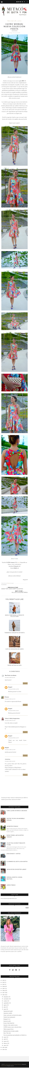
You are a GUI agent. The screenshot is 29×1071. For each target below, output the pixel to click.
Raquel (10, 687)
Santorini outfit (7, 1021)
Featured (11, 21)
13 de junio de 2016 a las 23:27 (13, 710)
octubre (5, 1001)
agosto (5, 1005)
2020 (3, 986)
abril (5, 1039)
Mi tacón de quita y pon (8, 1064)
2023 (3, 980)
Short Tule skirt (7, 1033)
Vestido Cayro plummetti (9, 1017)
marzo (5, 1041)
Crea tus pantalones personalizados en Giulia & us (15, 1035)
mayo (5, 1037)
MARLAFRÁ (3, 1065)
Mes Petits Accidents (10, 675)
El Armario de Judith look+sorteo (17, 861)
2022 (3, 982)
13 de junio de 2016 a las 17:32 (10, 699)
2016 (3, 994)
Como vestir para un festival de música (13, 1015)
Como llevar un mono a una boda (17, 810)
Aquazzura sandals (8, 1013)
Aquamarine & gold (8, 1011)
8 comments (3, 584)
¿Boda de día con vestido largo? (16, 869)
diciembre (6, 997)
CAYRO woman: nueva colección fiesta (12, 1027)
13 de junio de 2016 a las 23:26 (13, 689)
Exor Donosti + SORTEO (14, 853)
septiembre (6, 1003)
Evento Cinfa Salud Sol (9, 1023)
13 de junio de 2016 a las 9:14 (10, 677)
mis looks (18, 21)
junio (5, 1009)
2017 (3, 992)
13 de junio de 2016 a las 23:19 (10, 749)
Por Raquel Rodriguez (17, 1064)
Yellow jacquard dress (9, 1029)
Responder (25, 683)
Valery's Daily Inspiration (12, 718)
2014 (3, 1049)
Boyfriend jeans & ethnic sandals (11, 1031)
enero (5, 1045)
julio (5, 1007)
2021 (3, 984)
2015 (3, 1047)
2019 (3, 988)
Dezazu (7, 697)
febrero (5, 1043)
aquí (19, 562)
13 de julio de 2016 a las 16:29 (10, 761)
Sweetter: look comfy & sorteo (11, 1025)
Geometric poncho (12, 826)
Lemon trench (11, 885)
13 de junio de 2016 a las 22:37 (10, 720)
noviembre (6, 999)
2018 (3, 990)
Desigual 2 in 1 (7, 1019)
